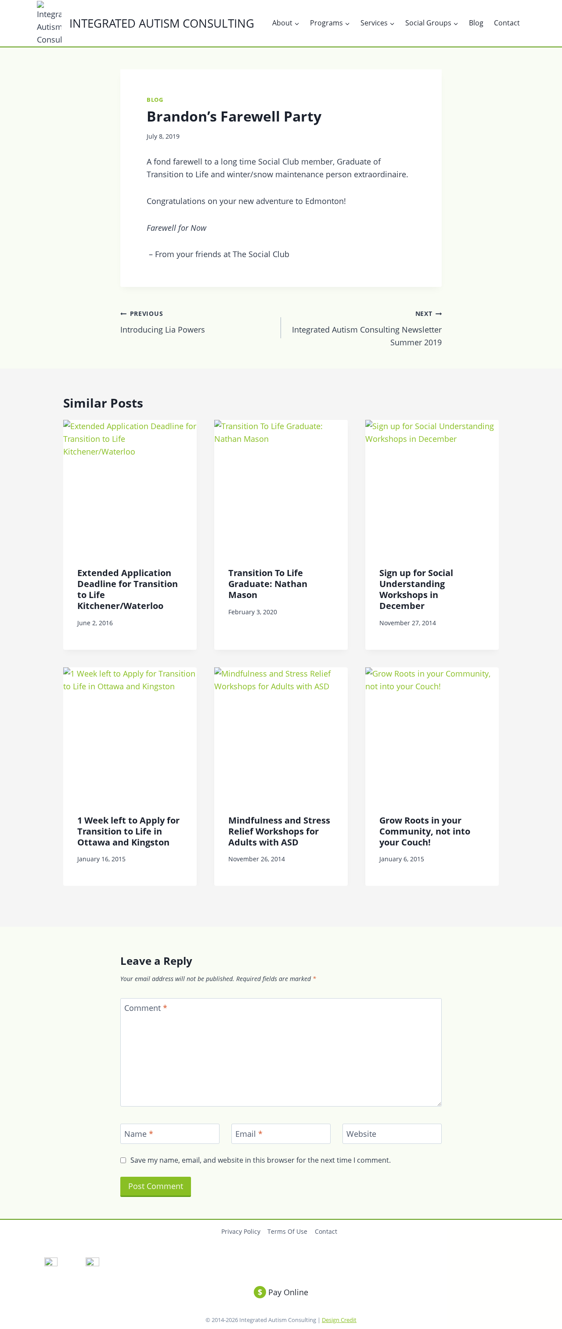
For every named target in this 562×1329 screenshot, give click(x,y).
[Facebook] (51, 1264)
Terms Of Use (287, 1231)
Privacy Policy (240, 1231)
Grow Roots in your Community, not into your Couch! (424, 831)
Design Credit (339, 1320)
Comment (145, 1008)
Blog (476, 23)
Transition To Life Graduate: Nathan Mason (267, 584)
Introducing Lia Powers (162, 322)
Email (249, 1134)
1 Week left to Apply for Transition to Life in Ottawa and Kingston (128, 831)
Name (138, 1134)
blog (155, 100)
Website (361, 1134)
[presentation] (130, 486)
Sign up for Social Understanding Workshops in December (416, 589)
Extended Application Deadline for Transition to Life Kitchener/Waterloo (127, 589)
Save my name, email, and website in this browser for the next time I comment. (260, 1160)
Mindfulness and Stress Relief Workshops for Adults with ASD (279, 831)
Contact (507, 23)
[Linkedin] (92, 1264)
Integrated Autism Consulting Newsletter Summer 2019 (367, 328)
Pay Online (283, 1292)
